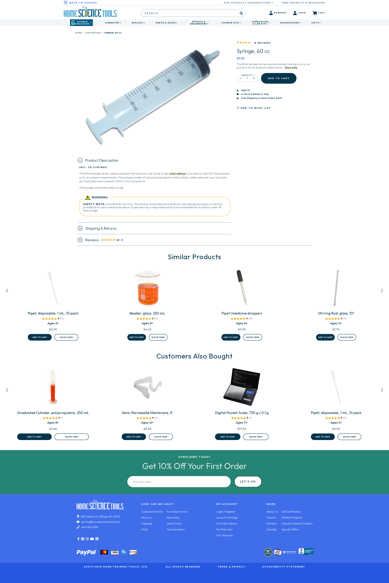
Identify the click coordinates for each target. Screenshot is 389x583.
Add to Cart (39, 337)
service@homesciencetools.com (100, 521)
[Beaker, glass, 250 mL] (147, 288)
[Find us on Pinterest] (82, 539)
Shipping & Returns (101, 228)
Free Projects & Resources (303, 2)
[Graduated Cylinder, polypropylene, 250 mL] (53, 388)
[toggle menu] (120, 22)
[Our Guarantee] (268, 552)
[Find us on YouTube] (92, 539)
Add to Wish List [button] (255, 107)
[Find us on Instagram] (87, 539)
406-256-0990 (89, 527)
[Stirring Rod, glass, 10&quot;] (336, 288)
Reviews (106, 240)
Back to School (83, 2)
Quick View (66, 337)
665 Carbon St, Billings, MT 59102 (100, 516)
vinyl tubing (177, 173)
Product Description (101, 160)
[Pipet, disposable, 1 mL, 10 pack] (53, 288)
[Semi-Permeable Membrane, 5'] (147, 388)
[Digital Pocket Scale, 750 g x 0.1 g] (242, 388)
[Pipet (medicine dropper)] (241, 288)
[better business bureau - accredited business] (306, 551)
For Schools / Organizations (248, 2)
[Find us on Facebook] (78, 539)
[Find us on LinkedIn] (97, 539)
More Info (291, 67)
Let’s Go (248, 481)
